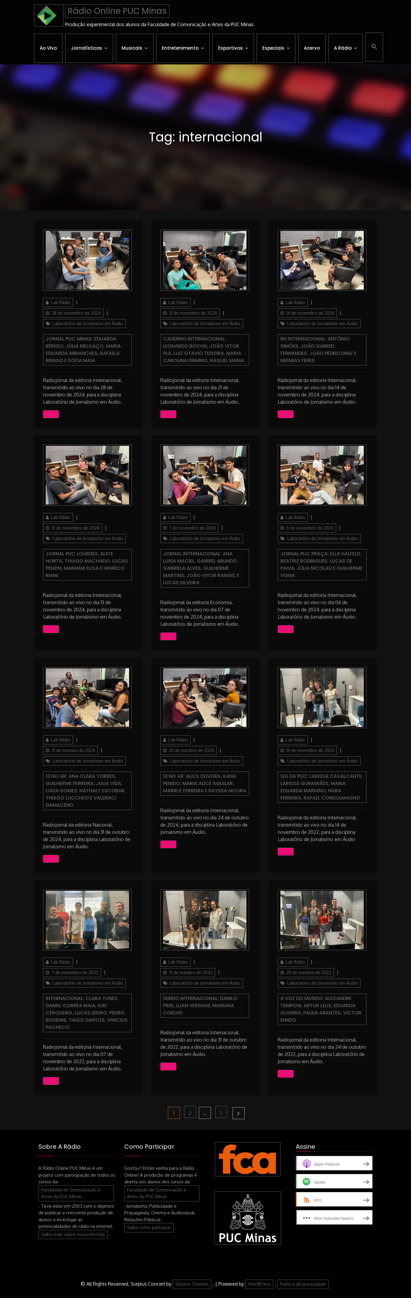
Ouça (51, 414)
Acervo (312, 48)
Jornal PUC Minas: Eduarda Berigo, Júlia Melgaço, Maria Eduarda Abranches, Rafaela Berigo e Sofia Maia (83, 349)
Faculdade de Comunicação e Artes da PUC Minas (70, 1193)
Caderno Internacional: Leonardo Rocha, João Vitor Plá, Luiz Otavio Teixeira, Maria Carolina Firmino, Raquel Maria (203, 349)
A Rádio (343, 48)
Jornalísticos (86, 48)
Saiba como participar (149, 1227)
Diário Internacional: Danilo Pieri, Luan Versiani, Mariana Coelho (200, 1005)
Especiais (273, 48)
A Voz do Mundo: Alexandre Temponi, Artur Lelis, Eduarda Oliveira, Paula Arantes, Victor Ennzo (320, 1009)
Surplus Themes (192, 1284)
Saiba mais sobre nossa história (73, 1234)
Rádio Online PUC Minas (117, 11)
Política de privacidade (303, 1284)
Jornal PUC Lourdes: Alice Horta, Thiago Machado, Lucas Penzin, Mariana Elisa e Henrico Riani (87, 564)
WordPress (259, 1284)
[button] (374, 47)
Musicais (132, 48)
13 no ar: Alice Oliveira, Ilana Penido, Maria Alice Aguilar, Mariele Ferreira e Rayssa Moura (204, 783)
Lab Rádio (60, 302)
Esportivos (230, 48)
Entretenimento (180, 48)
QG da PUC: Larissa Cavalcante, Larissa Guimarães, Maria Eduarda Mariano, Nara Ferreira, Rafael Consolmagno (321, 787)
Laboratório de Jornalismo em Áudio (88, 323)
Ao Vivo (48, 48)
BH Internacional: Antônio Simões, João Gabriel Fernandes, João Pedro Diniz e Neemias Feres (318, 349)
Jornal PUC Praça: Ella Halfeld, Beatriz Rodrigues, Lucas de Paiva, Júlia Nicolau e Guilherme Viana (321, 564)
